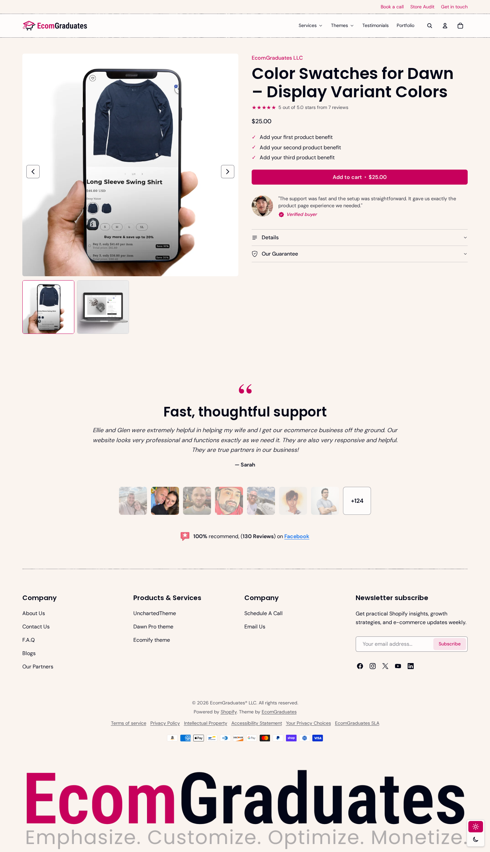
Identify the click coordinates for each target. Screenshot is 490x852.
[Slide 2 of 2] (103, 307)
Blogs (29, 653)
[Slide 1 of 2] (48, 307)
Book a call (392, 7)
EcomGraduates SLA (357, 723)
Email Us (254, 626)
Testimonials (375, 25)
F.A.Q (28, 639)
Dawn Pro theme (153, 626)
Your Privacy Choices (308, 723)
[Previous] (33, 171)
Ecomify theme (151, 639)
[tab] (133, 501)
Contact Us (36, 626)
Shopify (229, 712)
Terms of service (128, 723)
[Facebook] (360, 666)
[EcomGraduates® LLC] (55, 25)
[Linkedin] (410, 666)
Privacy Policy (165, 723)
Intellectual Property (205, 723)
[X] (385, 666)
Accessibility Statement (256, 723)
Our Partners (37, 666)
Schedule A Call (263, 613)
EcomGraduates (279, 712)
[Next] (227, 171)
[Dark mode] (475, 839)
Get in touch (454, 7)
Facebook (296, 536)
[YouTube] (398, 666)
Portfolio (405, 25)
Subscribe (450, 644)
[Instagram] (372, 666)
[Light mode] (475, 826)
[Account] (445, 25)
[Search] (429, 25)
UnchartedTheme (154, 613)
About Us (33, 613)
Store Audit (422, 7)
